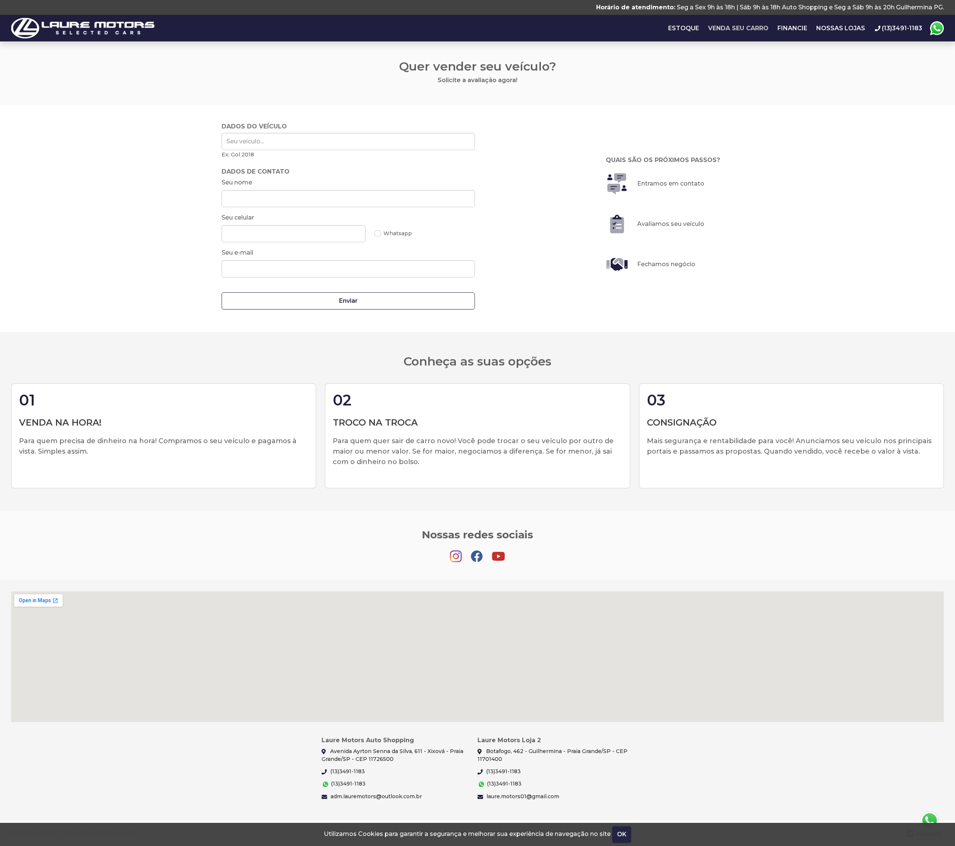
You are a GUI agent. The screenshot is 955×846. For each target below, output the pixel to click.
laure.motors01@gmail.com (522, 796)
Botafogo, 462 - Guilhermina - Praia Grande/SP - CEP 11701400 (552, 755)
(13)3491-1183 (347, 771)
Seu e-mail (237, 252)
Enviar (348, 300)
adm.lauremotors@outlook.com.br (375, 796)
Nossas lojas (840, 28)
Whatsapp (937, 28)
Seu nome (237, 182)
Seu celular (238, 217)
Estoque (683, 28)
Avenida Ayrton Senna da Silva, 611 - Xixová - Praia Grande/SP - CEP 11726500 (392, 755)
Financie (792, 28)
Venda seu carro (738, 28)
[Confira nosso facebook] (477, 552)
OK (621, 834)
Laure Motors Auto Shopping (82, 28)
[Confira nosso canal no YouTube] (498, 552)
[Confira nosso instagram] (456, 552)
